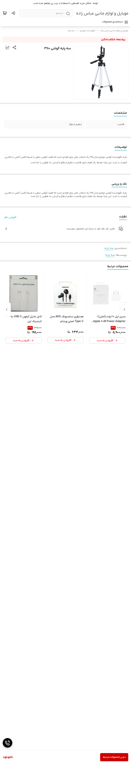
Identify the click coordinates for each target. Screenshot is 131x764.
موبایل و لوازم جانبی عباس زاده (102, 13)
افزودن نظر (10, 217)
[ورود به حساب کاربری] (14, 13)
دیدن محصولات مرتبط (114, 757)
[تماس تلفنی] (7, 743)
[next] (7, 309)
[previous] (124, 309)
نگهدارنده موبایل (87, 30)
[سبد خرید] (5, 13)
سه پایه (71, 30)
